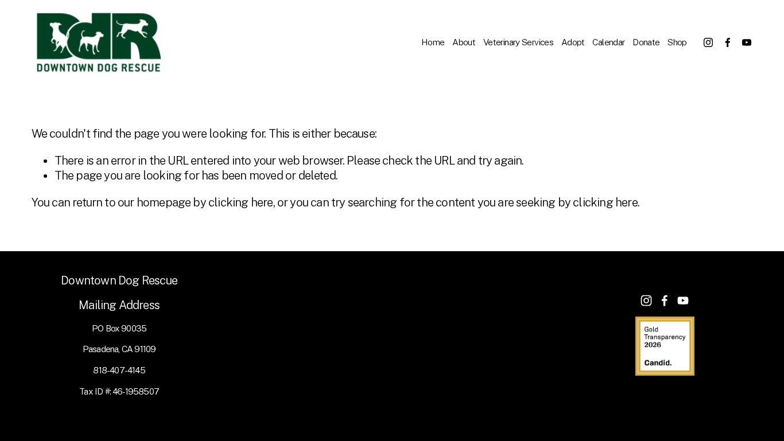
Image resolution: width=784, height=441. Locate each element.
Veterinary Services (518, 42)
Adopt (573, 42)
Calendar (608, 42)
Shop (677, 42)
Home (433, 42)
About (463, 42)
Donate (645, 42)
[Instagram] (708, 42)
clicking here (240, 202)
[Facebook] (727, 42)
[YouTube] (746, 42)
